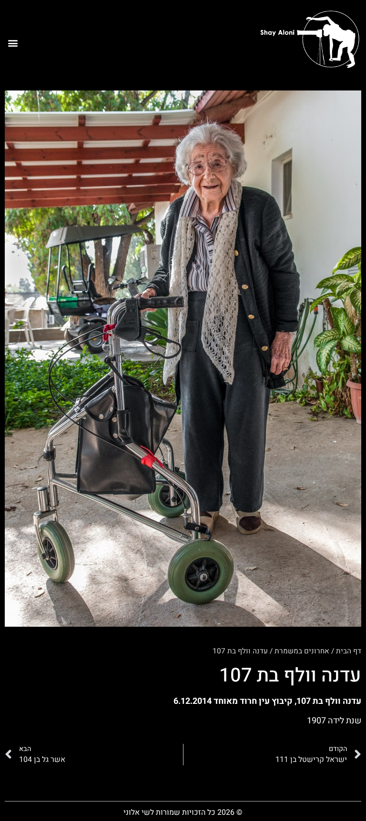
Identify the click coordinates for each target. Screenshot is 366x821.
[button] (12, 42)
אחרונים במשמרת (301, 651)
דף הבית (348, 651)
